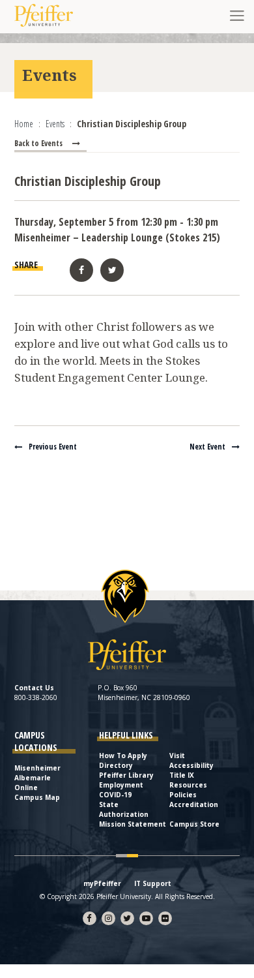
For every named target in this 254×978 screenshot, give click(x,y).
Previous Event (53, 446)
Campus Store (194, 824)
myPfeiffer (102, 883)
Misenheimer (37, 767)
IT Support (152, 883)
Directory (116, 765)
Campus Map (37, 797)
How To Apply (123, 755)
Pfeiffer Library (126, 775)
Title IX (181, 775)
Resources (188, 784)
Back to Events (38, 143)
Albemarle (32, 777)
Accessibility (191, 765)
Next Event (207, 446)
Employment (121, 784)
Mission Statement (132, 824)
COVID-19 (115, 794)
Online (26, 787)
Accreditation (193, 804)
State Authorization (123, 809)
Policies (183, 794)
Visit (177, 755)
